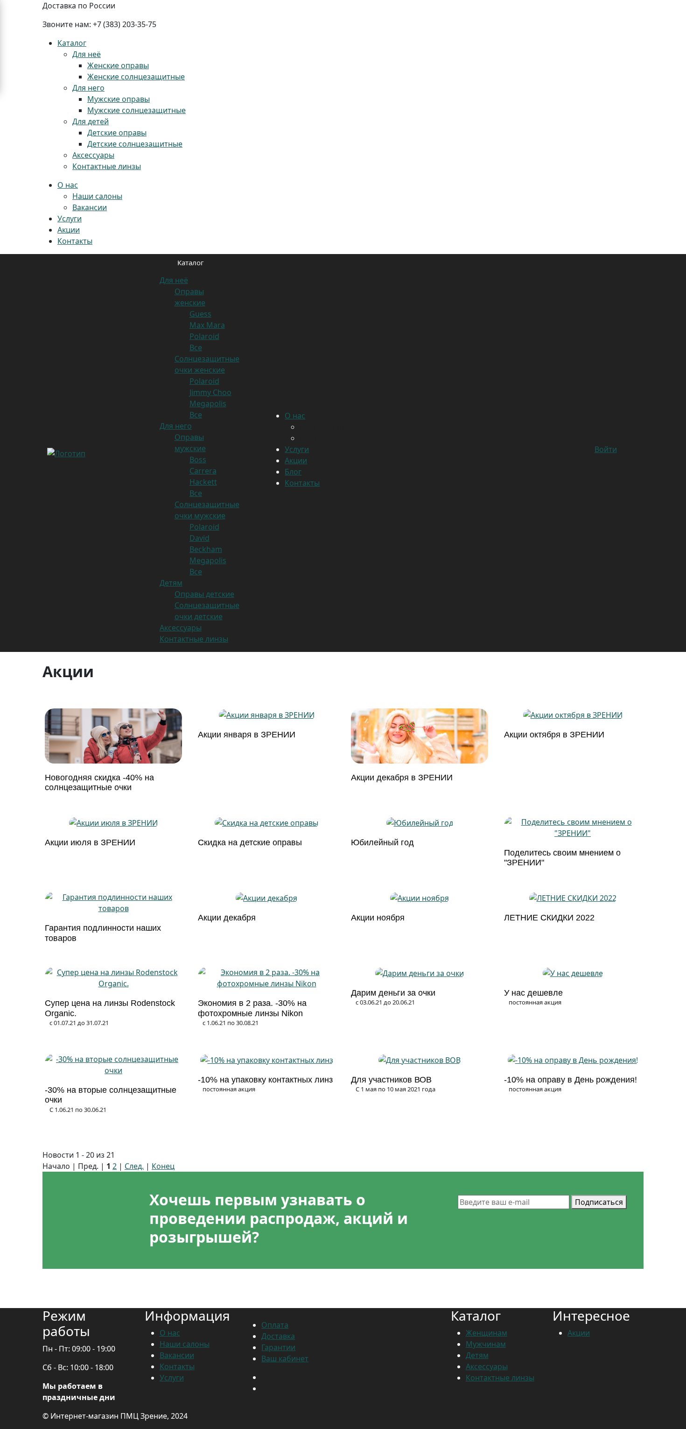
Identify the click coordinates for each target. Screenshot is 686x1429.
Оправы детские (204, 594)
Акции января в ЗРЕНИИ (246, 734)
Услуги (69, 218)
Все (195, 347)
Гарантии (278, 1347)
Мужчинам (486, 1344)
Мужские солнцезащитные (136, 110)
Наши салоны (97, 196)
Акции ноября (378, 917)
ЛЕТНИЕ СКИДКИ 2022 (549, 917)
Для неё (86, 54)
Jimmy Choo (210, 392)
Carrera (203, 471)
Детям (171, 583)
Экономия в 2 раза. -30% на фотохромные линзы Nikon (252, 1008)
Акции (68, 230)
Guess (200, 314)
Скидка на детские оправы (250, 842)
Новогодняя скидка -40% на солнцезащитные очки (99, 782)
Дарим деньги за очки (393, 992)
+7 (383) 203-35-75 (124, 24)
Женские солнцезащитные (136, 76)
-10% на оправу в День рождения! (570, 1079)
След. (134, 1166)
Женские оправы (118, 65)
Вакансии (89, 207)
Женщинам (486, 1333)
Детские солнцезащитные (134, 144)
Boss (197, 459)
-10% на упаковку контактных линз (265, 1079)
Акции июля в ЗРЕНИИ (90, 842)
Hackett (203, 482)
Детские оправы (117, 132)
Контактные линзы (106, 166)
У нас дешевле (533, 992)
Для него (88, 88)
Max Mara (207, 325)
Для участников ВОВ (391, 1079)
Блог (293, 472)
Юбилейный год (382, 842)
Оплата (274, 1325)
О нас (67, 185)
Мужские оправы (118, 99)
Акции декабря (227, 917)
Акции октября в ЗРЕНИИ (554, 734)
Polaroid (204, 336)
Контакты (74, 241)
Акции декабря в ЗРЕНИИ (402, 777)
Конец (163, 1166)
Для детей (90, 121)
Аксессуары (93, 155)
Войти (606, 449)
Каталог (71, 43)
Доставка (278, 1336)
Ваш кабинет (284, 1358)
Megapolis (207, 403)
